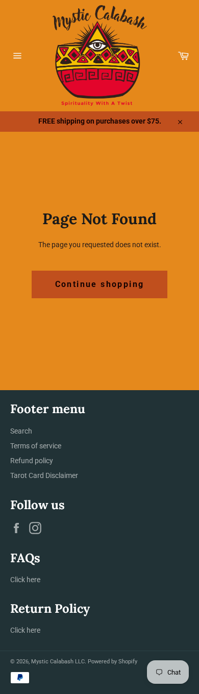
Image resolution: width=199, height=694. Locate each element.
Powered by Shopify (112, 661)
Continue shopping (99, 284)
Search (21, 431)
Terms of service (35, 446)
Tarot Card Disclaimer (44, 475)
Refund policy (31, 461)
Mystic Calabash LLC (58, 661)
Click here (25, 580)
